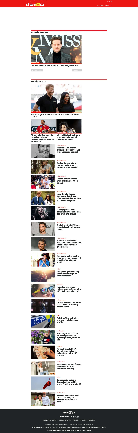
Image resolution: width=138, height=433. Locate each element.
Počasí (58, 269)
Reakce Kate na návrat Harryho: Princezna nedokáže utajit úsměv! (67, 165)
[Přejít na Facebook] (107, 1)
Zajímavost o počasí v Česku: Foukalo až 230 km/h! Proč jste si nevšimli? (69, 382)
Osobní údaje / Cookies (79, 420)
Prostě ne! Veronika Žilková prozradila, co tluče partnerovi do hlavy (69, 366)
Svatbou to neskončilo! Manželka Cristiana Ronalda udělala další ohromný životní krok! (69, 243)
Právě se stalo (38, 81)
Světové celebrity (61, 145)
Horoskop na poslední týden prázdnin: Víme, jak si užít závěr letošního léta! (69, 289)
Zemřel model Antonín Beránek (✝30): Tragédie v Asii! (55, 65)
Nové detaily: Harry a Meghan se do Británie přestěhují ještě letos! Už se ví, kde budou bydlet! (69, 197)
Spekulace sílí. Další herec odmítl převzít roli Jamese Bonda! (68, 227)
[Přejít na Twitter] (109, 1)
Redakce (54, 420)
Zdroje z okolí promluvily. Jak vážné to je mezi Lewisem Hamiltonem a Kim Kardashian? (43, 138)
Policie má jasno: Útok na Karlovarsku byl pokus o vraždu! (68, 320)
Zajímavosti (60, 284)
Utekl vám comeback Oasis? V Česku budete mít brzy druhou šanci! (69, 304)
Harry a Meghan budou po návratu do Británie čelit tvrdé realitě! (55, 115)
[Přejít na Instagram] (111, 1)
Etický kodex (47, 420)
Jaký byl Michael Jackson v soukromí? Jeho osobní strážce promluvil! (68, 137)
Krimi (58, 315)
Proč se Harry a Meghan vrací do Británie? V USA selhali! (67, 181)
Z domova (59, 346)
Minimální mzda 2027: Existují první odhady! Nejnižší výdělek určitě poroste (67, 352)
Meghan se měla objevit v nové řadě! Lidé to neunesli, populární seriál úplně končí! (69, 259)
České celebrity (61, 331)
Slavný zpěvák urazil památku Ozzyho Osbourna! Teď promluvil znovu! (69, 211)
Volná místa (91, 420)
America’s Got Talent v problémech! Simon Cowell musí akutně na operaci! (68, 150)
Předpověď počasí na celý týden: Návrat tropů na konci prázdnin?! (68, 273)
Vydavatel (68, 420)
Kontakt (61, 420)
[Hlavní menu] (111, 6)
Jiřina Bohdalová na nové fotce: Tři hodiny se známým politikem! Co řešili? (68, 398)
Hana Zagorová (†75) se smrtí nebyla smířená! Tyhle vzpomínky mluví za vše (68, 336)
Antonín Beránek (39, 32)
